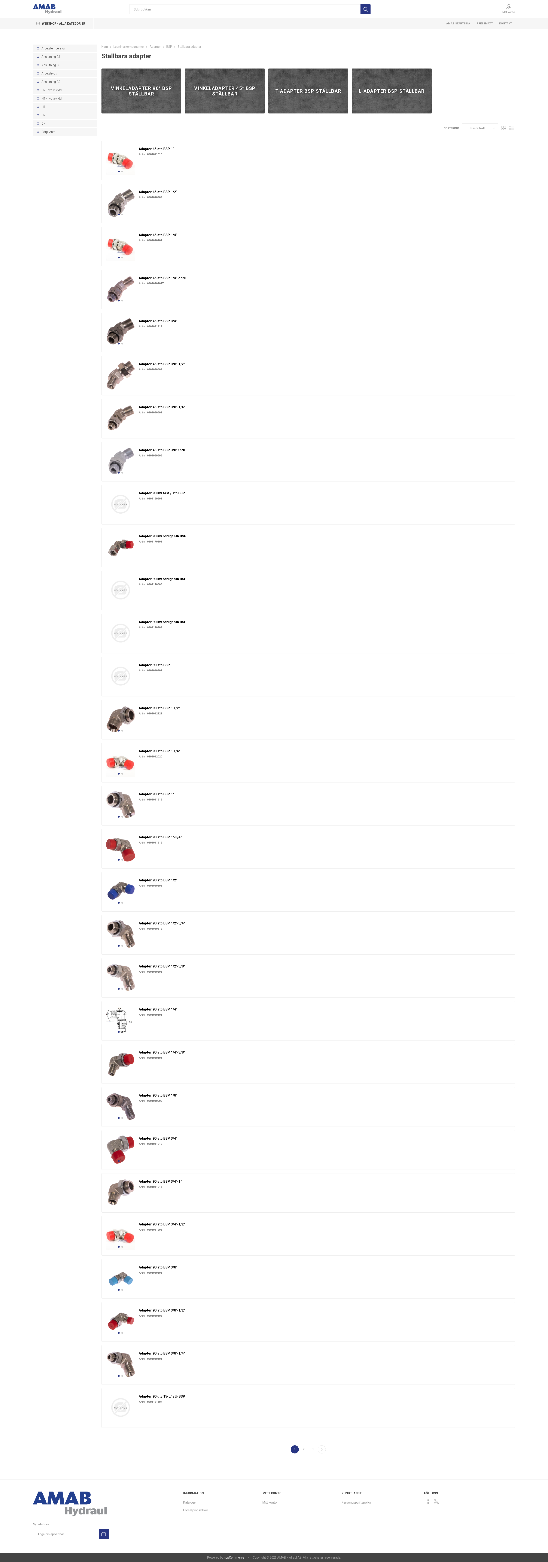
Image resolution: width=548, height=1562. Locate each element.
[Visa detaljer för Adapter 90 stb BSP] (121, 676)
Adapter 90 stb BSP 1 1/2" (159, 708)
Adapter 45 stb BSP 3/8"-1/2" (162, 364)
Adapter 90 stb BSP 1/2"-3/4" (162, 923)
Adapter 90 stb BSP (154, 665)
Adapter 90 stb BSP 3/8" (158, 1267)
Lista (512, 128)
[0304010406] (121, 1063)
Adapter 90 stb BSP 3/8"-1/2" (162, 1310)
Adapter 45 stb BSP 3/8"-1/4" (162, 407)
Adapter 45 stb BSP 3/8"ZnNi (162, 450)
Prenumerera (104, 1534)
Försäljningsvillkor (195, 1510)
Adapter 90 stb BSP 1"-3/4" (160, 837)
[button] (119, 171)
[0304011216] (121, 1192)
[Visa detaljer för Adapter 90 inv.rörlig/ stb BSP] (121, 590)
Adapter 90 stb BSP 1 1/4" (159, 751)
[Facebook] (428, 1501)
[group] (121, 160)
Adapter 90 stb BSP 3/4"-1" (160, 1181)
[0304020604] (121, 418)
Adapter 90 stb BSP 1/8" (158, 1095)
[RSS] (436, 1501)
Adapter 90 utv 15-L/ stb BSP (162, 1396)
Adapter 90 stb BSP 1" (156, 794)
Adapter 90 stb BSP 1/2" (158, 880)
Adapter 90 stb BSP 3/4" (158, 1138)
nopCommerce (234, 1557)
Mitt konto (508, 12)
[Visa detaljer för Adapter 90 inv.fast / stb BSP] (121, 504)
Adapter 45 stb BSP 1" (156, 149)
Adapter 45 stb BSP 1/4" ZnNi (162, 278)
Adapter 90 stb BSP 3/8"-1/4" (162, 1353)
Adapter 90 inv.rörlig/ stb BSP (162, 536)
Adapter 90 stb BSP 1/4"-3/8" (162, 1052)
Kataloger (190, 1502)
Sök (365, 9)
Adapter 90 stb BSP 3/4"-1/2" (162, 1224)
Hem (104, 46)
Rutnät (503, 128)
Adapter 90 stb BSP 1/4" (158, 1009)
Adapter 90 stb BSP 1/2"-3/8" (162, 966)
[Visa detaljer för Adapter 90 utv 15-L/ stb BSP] (121, 1407)
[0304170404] (121, 547)
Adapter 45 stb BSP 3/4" (158, 321)
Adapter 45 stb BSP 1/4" (158, 235)
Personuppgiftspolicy (356, 1502)
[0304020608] (121, 375)
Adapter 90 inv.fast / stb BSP (162, 493)
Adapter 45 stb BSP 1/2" (158, 192)
